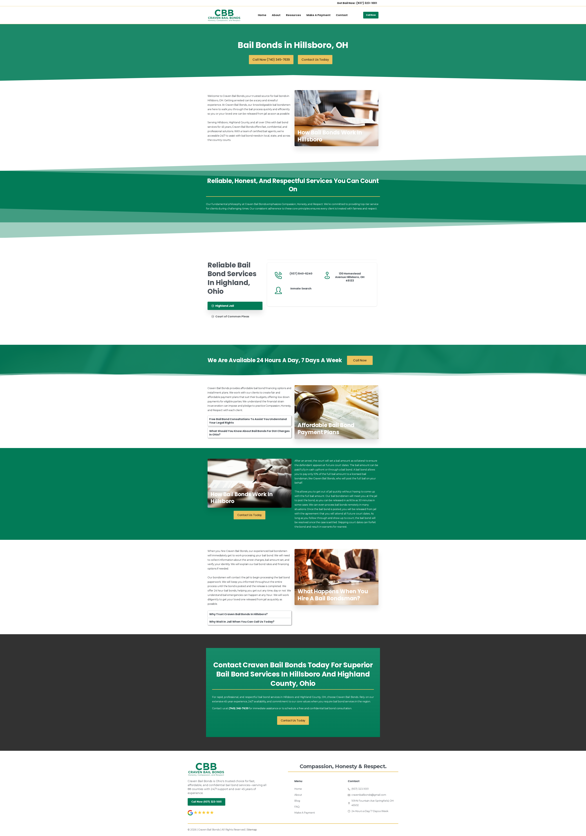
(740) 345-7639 (238, 708)
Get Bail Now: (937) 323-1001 (357, 3)
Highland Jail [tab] (224, 306)
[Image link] (206, 769)
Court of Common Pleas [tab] (232, 316)
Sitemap (252, 829)
